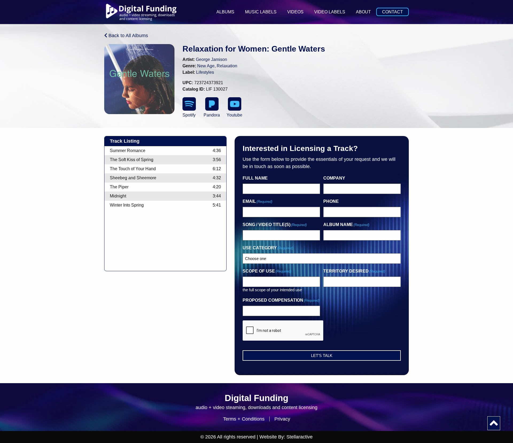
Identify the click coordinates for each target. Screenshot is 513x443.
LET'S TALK (321, 355)
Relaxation (227, 66)
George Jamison (211, 59)
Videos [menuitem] (295, 12)
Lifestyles (205, 72)
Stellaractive (299, 437)
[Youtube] (234, 104)
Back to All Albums (127, 35)
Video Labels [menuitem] (329, 12)
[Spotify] (189, 104)
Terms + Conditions (244, 419)
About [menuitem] (363, 12)
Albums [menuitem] (225, 12)
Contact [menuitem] (392, 12)
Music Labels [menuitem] (261, 12)
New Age (206, 66)
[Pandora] (212, 104)
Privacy (282, 419)
